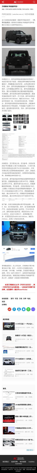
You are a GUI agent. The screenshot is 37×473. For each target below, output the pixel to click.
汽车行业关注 (9, 9)
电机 (28, 298)
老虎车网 (14, 462)
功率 (24, 298)
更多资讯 (30, 450)
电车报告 (23, 462)
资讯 (31, 9)
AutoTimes (18, 463)
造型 (3, 301)
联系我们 (6, 462)
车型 (16, 298)
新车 (12, 298)
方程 (20, 298)
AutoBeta (31, 462)
